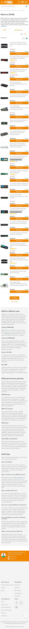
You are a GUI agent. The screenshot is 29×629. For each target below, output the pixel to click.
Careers (3, 587)
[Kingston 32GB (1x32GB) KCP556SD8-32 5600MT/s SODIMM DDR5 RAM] (4, 123)
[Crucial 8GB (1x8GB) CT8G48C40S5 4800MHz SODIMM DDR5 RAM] (4, 211)
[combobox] (14, 6)
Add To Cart (19, 53)
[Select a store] (18, 2)
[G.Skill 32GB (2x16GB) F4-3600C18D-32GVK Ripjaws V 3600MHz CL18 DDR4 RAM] (4, 45)
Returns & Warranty (6, 610)
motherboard (7, 333)
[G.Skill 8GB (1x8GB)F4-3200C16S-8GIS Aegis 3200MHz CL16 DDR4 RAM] (4, 72)
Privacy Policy (20, 626)
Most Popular (18, 30)
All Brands (17, 596)
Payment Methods (6, 607)
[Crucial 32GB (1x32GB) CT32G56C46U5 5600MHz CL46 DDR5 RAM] (4, 235)
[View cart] (25, 2)
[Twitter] (21, 604)
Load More (14, 298)
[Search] (26, 6)
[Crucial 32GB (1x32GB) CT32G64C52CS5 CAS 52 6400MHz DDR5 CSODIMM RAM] (4, 186)
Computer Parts (13, 10)
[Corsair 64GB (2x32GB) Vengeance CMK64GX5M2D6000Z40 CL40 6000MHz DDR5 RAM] (4, 134)
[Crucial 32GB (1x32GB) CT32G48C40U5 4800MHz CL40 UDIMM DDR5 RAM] (4, 98)
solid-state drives (18, 477)
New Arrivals (18, 590)
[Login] (22, 2)
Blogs (2, 590)
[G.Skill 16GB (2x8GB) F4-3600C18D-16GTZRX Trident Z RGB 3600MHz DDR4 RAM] (4, 246)
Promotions (17, 585)
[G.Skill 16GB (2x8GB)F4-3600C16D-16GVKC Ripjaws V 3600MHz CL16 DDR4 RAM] (4, 261)
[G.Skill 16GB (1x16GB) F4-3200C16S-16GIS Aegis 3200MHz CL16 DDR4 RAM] (4, 59)
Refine (4, 30)
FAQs (2, 601)
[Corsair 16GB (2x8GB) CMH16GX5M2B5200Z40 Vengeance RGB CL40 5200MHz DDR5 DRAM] (4, 109)
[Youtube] (17, 609)
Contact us (13, 558)
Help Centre (4, 604)
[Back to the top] (26, 615)
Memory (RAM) (21, 10)
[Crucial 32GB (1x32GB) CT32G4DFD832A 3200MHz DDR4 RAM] (4, 173)
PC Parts (6, 10)
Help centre (13, 556)
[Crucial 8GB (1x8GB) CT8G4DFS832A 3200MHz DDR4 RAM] (4, 274)
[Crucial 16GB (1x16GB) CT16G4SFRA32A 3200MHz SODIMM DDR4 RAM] (4, 159)
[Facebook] (17, 604)
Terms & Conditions (10, 626)
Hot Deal (17, 587)
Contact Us (4, 615)
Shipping (3, 613)
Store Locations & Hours (7, 585)
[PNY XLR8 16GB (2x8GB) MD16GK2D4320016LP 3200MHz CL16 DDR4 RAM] (4, 85)
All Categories (18, 593)
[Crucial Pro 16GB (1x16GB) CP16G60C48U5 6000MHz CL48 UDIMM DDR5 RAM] (4, 197)
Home (2, 10)
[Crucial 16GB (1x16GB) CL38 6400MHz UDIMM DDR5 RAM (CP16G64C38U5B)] (4, 224)
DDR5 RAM (3, 26)
